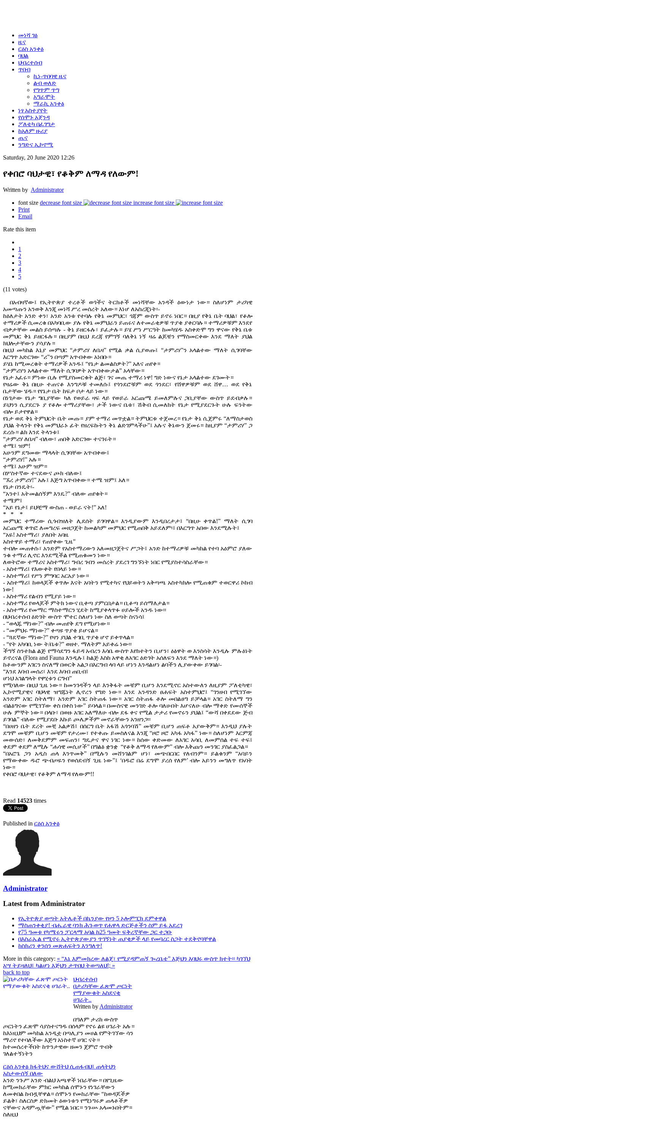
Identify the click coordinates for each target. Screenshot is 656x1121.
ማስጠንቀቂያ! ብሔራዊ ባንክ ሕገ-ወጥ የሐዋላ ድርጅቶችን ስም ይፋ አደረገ (100, 925)
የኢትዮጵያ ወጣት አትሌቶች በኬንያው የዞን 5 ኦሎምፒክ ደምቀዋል (92, 918)
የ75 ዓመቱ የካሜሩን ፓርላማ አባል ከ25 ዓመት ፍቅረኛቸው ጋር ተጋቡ (95, 932)
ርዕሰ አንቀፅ (47, 823)
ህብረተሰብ (85, 979)
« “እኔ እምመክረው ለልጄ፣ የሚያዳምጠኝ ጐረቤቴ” (114, 958)
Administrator (47, 190)
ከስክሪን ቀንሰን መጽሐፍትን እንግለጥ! (60, 945)
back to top (16, 972)
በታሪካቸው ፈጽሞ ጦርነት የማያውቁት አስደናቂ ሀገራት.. (102, 993)
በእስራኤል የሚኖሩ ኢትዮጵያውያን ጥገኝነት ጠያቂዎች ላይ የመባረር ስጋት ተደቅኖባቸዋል (117, 939)
